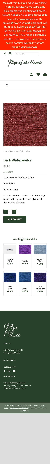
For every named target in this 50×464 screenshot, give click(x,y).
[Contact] (14, 371)
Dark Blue (10, 288)
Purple (25, 261)
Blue (25, 289)
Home (5, 151)
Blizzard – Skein (9, 260)
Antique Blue (40, 260)
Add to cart (15, 219)
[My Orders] (38, 74)
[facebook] (4, 53)
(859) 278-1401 (9, 367)
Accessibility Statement (19, 408)
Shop (12, 151)
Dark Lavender (40, 288)
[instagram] (10, 53)
